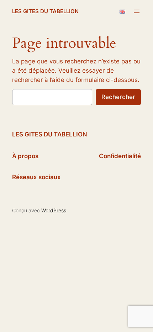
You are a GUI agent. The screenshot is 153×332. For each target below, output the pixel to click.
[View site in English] (122, 12)
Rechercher (118, 96)
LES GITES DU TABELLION (45, 11)
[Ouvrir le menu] (136, 11)
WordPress (53, 210)
